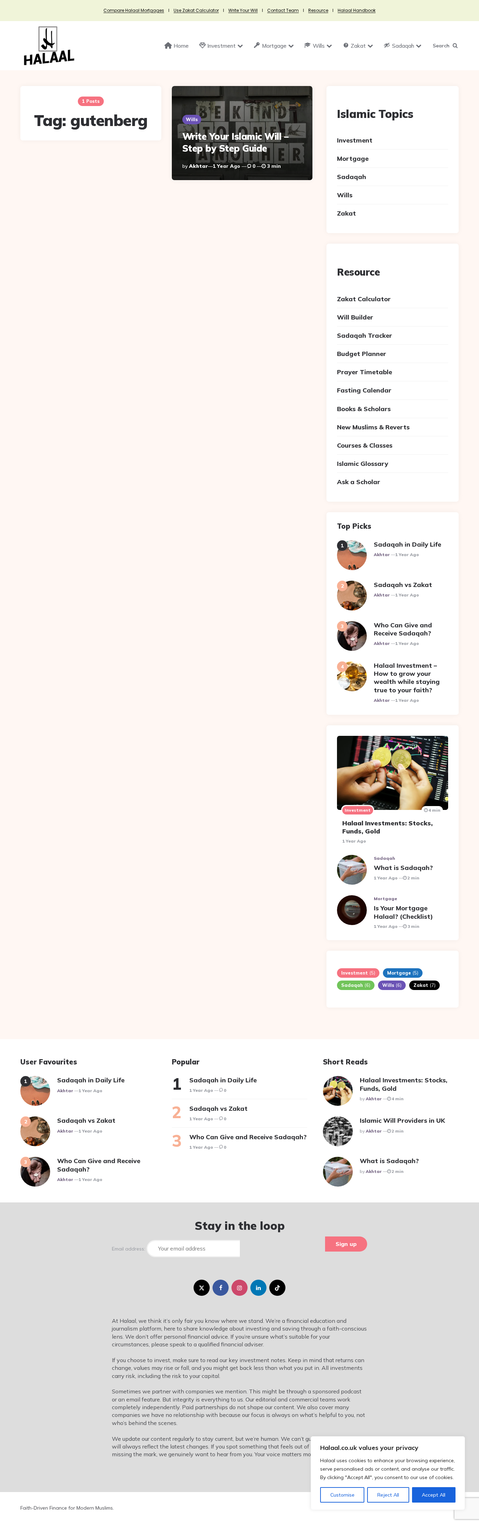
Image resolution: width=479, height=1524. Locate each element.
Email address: (129, 1249)
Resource (318, 10)
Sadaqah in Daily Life (407, 544)
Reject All (388, 1495)
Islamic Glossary (362, 464)
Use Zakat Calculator (196, 10)
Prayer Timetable (364, 372)
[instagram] (239, 1288)
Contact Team (283, 10)
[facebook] (220, 1288)
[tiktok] (277, 1288)
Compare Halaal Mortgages (133, 10)
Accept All (433, 1495)
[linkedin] (258, 1288)
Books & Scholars (364, 409)
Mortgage (353, 158)
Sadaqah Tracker (364, 335)
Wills (192, 119)
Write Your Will (243, 10)
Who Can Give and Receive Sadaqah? (403, 629)
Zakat (346, 213)
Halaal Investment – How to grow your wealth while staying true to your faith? (407, 677)
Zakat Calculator (364, 299)
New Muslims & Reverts (373, 427)
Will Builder (355, 317)
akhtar (198, 166)
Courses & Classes (364, 445)
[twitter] (202, 1288)
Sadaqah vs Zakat (403, 585)
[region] (388, 1473)
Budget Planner (361, 354)
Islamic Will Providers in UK (402, 1120)
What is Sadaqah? (403, 868)
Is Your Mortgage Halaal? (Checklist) (403, 912)
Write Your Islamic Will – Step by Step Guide (235, 142)
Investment (354, 140)
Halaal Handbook (357, 10)
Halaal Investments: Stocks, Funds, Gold (387, 827)
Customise (342, 1495)
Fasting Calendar (364, 390)
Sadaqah (351, 177)
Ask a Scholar (358, 482)
